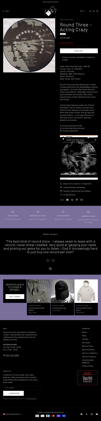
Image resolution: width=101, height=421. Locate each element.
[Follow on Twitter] (87, 414)
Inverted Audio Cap (59, 308)
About (84, 332)
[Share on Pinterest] (77, 200)
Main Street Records (66, 19)
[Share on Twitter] (72, 200)
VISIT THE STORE (12, 355)
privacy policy (31, 398)
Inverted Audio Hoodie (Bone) (84, 309)
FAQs (84, 336)
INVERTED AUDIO (35, 305)
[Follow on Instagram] (92, 414)
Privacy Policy (87, 366)
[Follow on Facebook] (81, 414)
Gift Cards (86, 342)
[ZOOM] (51, 68)
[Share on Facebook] (67, 200)
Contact (85, 339)
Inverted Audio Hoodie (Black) (36, 309)
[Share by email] (81, 200)
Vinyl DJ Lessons (89, 356)
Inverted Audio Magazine (88, 361)
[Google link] (50, 268)
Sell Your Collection (90, 353)
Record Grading (88, 349)
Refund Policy (87, 346)
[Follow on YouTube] (97, 414)
